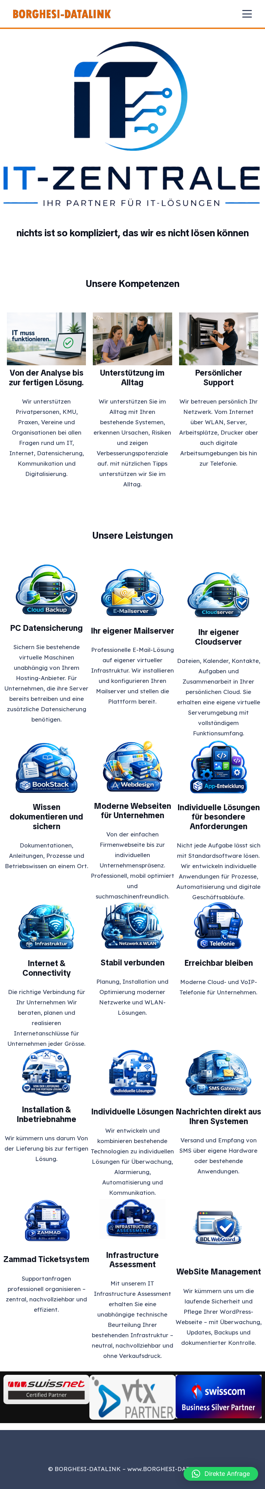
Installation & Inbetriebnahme (46, 1114)
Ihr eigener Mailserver (132, 631)
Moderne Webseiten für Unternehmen (132, 811)
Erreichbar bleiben (218, 963)
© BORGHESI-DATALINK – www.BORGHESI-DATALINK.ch (132, 1468)
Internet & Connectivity (46, 968)
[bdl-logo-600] (61, 14)
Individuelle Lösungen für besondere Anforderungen (218, 817)
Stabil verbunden (132, 962)
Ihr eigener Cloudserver (218, 637)
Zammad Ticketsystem (46, 1259)
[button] (246, 14)
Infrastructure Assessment (132, 1260)
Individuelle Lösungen (132, 1111)
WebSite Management (218, 1272)
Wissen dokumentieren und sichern (46, 816)
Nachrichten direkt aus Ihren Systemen (218, 1116)
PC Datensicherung (46, 628)
